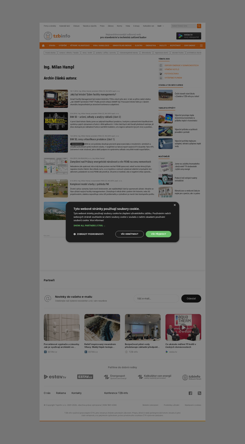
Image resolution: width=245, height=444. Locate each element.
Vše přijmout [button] (158, 234)
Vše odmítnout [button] (129, 234)
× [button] (175, 205)
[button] (122, 225)
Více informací (97, 220)
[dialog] (122, 222)
